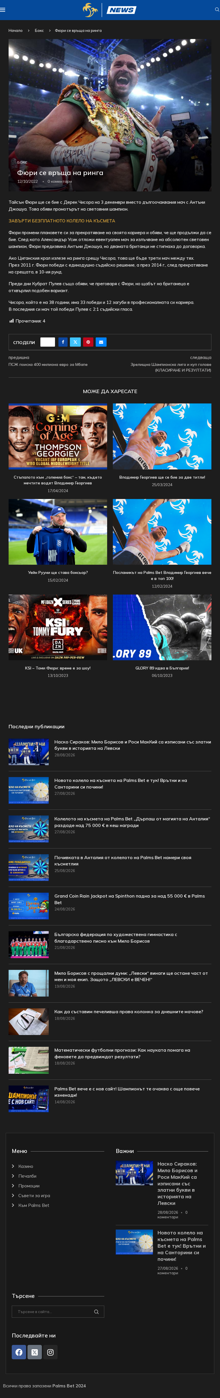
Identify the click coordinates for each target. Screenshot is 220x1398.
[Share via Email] (101, 342)
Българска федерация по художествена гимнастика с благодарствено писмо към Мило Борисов (115, 937)
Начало (16, 30)
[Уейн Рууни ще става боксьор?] (58, 532)
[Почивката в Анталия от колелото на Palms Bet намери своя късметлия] (29, 867)
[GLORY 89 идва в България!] (162, 627)
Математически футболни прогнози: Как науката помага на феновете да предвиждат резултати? (122, 1053)
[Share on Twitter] (75, 342)
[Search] (217, 10)
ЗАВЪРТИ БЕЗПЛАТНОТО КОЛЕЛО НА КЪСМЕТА (62, 221)
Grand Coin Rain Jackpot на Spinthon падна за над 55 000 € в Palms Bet (129, 899)
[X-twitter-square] (35, 1352)
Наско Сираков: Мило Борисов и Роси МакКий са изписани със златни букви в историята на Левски (132, 745)
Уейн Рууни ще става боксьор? (58, 572)
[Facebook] (19, 1352)
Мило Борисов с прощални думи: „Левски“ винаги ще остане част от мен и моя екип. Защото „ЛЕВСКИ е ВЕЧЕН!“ (131, 976)
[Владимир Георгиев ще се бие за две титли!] (162, 436)
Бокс (39, 30)
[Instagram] (50, 1352)
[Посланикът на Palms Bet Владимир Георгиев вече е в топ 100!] (162, 532)
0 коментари (173, 1214)
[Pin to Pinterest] (88, 342)
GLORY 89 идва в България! (162, 668)
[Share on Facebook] (63, 342)
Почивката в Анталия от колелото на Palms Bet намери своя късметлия (122, 861)
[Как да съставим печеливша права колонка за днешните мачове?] (29, 1021)
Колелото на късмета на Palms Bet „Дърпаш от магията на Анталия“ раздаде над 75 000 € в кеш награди (132, 822)
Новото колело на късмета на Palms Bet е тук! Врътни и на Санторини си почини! (120, 783)
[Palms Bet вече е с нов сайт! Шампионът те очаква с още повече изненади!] (29, 1099)
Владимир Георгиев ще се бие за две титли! (162, 477)
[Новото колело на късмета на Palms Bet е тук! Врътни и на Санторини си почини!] (29, 790)
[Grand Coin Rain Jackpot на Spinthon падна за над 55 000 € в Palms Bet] (29, 906)
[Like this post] (50, 342)
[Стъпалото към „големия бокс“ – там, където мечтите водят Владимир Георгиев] (58, 436)
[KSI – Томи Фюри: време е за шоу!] (58, 627)
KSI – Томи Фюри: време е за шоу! (58, 668)
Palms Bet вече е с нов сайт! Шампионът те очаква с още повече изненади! (127, 1092)
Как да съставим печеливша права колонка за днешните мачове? (128, 1011)
